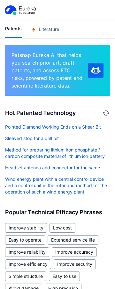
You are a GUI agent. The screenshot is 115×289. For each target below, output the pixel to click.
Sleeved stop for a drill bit (32, 138)
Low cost (62, 227)
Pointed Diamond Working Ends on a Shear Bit (53, 127)
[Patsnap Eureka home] (20, 10)
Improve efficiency (28, 264)
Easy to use (64, 276)
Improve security (74, 264)
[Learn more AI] (95, 70)
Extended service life (73, 240)
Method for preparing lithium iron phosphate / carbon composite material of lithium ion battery (55, 153)
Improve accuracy (74, 252)
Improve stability (26, 227)
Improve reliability (27, 252)
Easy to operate (25, 240)
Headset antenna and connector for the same (52, 167)
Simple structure (26, 276)
